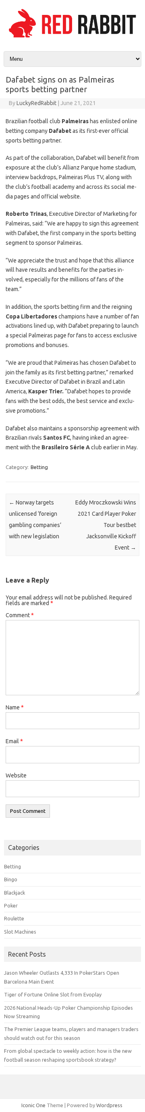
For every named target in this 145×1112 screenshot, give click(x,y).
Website (16, 775)
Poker (11, 905)
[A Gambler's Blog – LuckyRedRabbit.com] (72, 37)
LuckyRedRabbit (36, 103)
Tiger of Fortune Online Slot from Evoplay (53, 994)
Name (15, 707)
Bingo (10, 879)
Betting (39, 467)
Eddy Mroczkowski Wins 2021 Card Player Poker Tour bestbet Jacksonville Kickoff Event (105, 525)
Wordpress (109, 1105)
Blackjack (14, 892)
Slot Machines (20, 931)
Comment (20, 615)
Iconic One (33, 1105)
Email (14, 741)
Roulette (14, 918)
